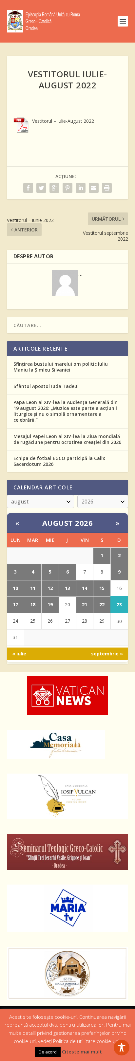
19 (50, 604)
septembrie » (107, 653)
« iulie (19, 653)
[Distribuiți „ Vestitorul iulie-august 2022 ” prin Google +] (54, 187)
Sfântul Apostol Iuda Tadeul (46, 386)
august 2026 (67, 523)
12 (50, 588)
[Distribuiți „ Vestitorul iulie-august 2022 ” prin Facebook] (28, 187)
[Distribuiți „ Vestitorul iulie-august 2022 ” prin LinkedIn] (80, 187)
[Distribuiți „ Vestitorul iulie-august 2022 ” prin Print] (106, 187)
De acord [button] (48, 1052)
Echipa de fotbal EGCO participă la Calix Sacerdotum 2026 (59, 461)
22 (102, 604)
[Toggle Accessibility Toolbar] (121, 1047)
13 (67, 588)
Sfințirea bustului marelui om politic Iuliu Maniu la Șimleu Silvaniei (60, 367)
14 (84, 588)
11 (32, 588)
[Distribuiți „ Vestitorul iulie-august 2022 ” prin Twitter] (41, 187)
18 (32, 604)
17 (15, 604)
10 (15, 588)
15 (102, 588)
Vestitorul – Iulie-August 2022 (63, 121)
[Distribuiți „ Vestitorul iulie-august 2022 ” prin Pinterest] (67, 187)
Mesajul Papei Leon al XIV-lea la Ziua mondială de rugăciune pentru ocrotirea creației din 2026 (67, 439)
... (80, 274)
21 (84, 604)
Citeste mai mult (82, 1051)
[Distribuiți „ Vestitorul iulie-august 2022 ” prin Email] (93, 187)
